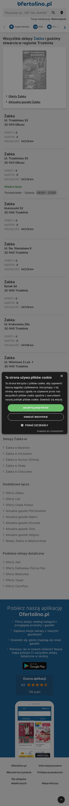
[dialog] (34, 403)
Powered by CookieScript (50, 431)
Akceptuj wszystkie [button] (35, 407)
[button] (34, 425)
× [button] (61, 376)
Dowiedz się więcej (51, 399)
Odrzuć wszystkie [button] (36, 416)
